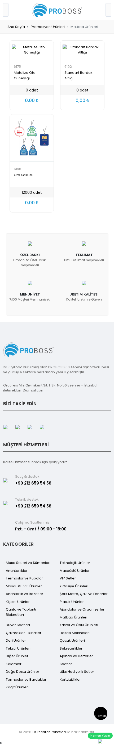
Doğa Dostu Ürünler (22, 671)
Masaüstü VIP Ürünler (24, 586)
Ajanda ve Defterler (76, 656)
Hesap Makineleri (75, 632)
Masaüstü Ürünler (75, 570)
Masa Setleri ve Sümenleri (28, 562)
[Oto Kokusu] (32, 138)
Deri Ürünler (16, 640)
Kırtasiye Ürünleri (74, 586)
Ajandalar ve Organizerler (82, 609)
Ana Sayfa (16, 26)
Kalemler (13, 663)
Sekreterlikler (71, 648)
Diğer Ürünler (17, 656)
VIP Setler (68, 578)
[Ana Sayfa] (57, 9)
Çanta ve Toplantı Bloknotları (21, 612)
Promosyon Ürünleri (48, 26)
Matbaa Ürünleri (73, 617)
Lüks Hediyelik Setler (77, 671)
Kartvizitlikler (70, 679)
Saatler (66, 663)
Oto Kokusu (23, 174)
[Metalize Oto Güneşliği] (32, 50)
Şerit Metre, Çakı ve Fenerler (84, 593)
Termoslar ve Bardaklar (26, 679)
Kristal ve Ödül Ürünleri (79, 624)
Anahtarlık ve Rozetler (24, 593)
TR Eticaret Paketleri (49, 731)
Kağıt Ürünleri (17, 687)
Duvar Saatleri (18, 624)
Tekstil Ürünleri (18, 648)
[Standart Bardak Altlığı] (82, 50)
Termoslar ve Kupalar (24, 578)
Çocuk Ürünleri (72, 640)
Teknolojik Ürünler (75, 562)
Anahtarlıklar (17, 570)
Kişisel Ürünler (18, 601)
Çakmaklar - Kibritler (23, 632)
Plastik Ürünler (72, 601)
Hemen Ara (100, 717)
